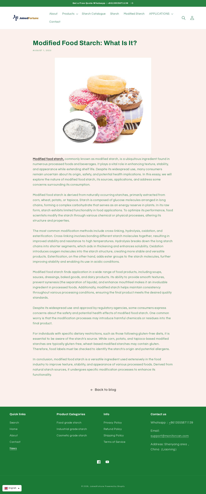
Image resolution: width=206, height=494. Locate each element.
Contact (15, 442)
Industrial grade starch (72, 429)
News (13, 448)
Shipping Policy (114, 435)
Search (14, 422)
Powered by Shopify (115, 486)
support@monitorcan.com (170, 435)
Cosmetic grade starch (72, 435)
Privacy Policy (113, 422)
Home (14, 429)
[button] (70, 14)
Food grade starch (69, 422)
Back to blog (105, 390)
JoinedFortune (97, 486)
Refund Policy (113, 429)
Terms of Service (114, 442)
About (14, 435)
